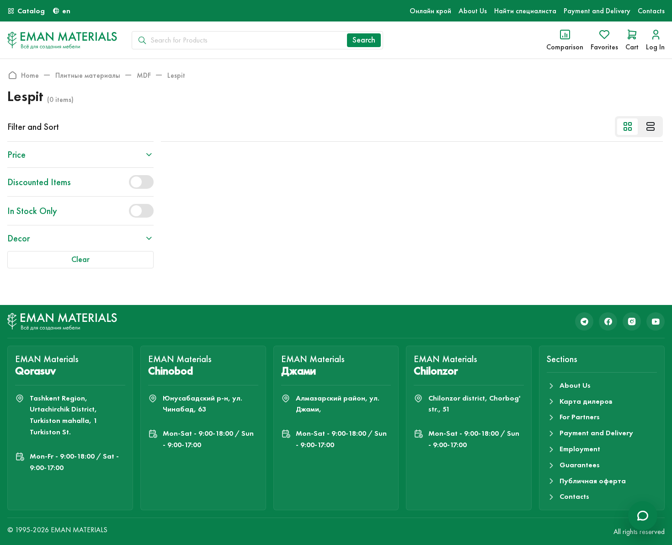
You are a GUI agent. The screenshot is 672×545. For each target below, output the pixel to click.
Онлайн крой (430, 10)
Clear (80, 259)
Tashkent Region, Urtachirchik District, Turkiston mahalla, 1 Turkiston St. (63, 415)
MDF (144, 75)
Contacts (651, 10)
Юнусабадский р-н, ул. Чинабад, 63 (202, 404)
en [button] (66, 10)
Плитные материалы (87, 75)
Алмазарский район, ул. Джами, (337, 404)
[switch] (141, 182)
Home (30, 75)
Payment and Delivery (597, 10)
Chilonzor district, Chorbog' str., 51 (474, 404)
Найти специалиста (525, 10)
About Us (473, 10)
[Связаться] (642, 515)
